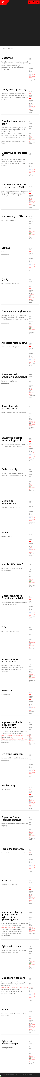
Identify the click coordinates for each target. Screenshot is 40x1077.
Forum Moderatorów (12, 849)
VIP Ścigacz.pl (8, 785)
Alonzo (31, 832)
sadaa (30, 895)
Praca (4, 1009)
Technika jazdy (9, 469)
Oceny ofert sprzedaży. (13, 89)
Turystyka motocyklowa (14, 311)
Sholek (31, 516)
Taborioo (31, 294)
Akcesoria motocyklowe (14, 342)
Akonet (29, 1075)
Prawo (5, 532)
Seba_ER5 (32, 961)
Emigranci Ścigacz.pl (12, 754)
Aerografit (32, 421)
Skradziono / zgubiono (13, 978)
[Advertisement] (20, 20)
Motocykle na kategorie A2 (14, 154)
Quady (4, 279)
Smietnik (6, 880)
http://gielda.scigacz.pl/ (8, 927)
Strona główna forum (8, 48)
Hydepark (6, 690)
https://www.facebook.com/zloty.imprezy (14, 739)
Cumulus (31, 358)
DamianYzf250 (33, 73)
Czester (31, 800)
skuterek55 (32, 231)
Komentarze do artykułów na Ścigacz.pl (14, 375)
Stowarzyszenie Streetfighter (10, 660)
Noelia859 (32, 1024)
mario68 (31, 453)
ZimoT (31, 547)
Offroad (5, 248)
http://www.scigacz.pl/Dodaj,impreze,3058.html (16, 735)
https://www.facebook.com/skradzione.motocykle (17, 988)
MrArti (31, 199)
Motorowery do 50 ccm (14, 216)
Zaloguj (30, 2)
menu (37, 2)
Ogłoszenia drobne (11, 946)
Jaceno (31, 105)
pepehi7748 (32, 642)
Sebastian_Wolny (33, 993)
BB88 (30, 168)
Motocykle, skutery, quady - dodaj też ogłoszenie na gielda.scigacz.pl (12, 916)
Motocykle (7, 58)
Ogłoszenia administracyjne (9, 1042)
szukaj (33, 2)
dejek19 (31, 674)
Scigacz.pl (3, 2)
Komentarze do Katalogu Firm (9, 407)
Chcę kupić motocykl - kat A (13, 122)
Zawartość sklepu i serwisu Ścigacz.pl (11, 439)
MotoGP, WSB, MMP (12, 564)
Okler (30, 326)
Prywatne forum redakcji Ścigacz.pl (11, 818)
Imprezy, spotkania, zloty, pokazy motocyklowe (11, 725)
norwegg (31, 769)
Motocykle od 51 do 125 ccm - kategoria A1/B (13, 185)
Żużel (4, 627)
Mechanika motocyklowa (8, 502)
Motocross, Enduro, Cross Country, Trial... (12, 597)
